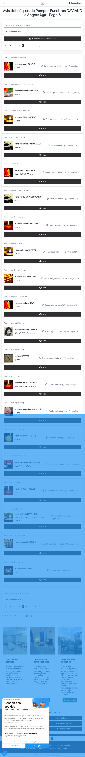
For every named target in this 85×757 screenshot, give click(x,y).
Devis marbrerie (63, 729)
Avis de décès (16, 616)
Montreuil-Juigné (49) (58, 199)
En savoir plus (70, 700)
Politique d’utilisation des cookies (31, 749)
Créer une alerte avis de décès (44, 39)
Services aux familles (12, 660)
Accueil (5, 616)
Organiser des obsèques (68, 660)
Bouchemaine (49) (58, 146)
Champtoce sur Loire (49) (52, 358)
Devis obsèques (64, 718)
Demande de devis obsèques (41, 660)
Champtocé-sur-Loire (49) (55, 172)
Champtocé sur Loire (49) (56, 119)
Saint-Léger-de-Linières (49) (55, 66)
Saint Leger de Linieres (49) (56, 331)
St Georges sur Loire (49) (56, 252)
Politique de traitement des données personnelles (50, 745)
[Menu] (4, 3)
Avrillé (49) (54, 570)
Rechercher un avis (13, 31)
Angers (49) (74, 66)
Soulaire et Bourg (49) (58, 411)
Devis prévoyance (63, 723)
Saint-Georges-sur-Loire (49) (56, 278)
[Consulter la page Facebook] (52, 738)
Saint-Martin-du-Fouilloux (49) (65, 516)
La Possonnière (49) (57, 225)
